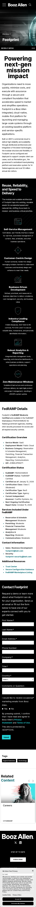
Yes (5, 709)
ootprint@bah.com (14, 551)
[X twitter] (15, 842)
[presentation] (29, 780)
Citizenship (8, 821)
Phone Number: (9, 648)
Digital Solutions (9, 760)
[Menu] (4, 5)
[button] (30, 5)
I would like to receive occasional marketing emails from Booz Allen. (18, 701)
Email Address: (9, 639)
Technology (22, 760)
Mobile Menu (7, 48)
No (12, 709)
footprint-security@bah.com (19, 557)
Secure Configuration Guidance (20, 569)
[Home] (17, 4)
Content (7, 780)
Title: (5, 666)
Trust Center (11, 566)
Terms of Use (23, 723)
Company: (7, 657)
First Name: (8, 620)
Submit (6, 737)
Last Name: (8, 629)
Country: (6, 675)
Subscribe (18, 859)
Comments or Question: (13, 686)
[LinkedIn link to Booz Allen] (20, 842)
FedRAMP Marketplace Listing (19, 572)
